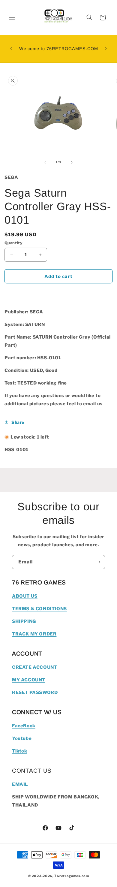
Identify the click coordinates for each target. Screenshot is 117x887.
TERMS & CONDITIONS (39, 608)
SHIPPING (24, 621)
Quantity (13, 242)
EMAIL (20, 784)
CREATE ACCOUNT (34, 667)
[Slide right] (71, 162)
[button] (12, 17)
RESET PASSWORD (35, 692)
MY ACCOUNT (28, 680)
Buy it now (58, 293)
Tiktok (19, 751)
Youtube (22, 738)
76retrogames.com (71, 876)
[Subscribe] (98, 562)
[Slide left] (45, 162)
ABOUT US (25, 596)
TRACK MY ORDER (34, 634)
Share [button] (17, 422)
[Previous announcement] (11, 48)
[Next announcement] (105, 48)
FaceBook (23, 726)
